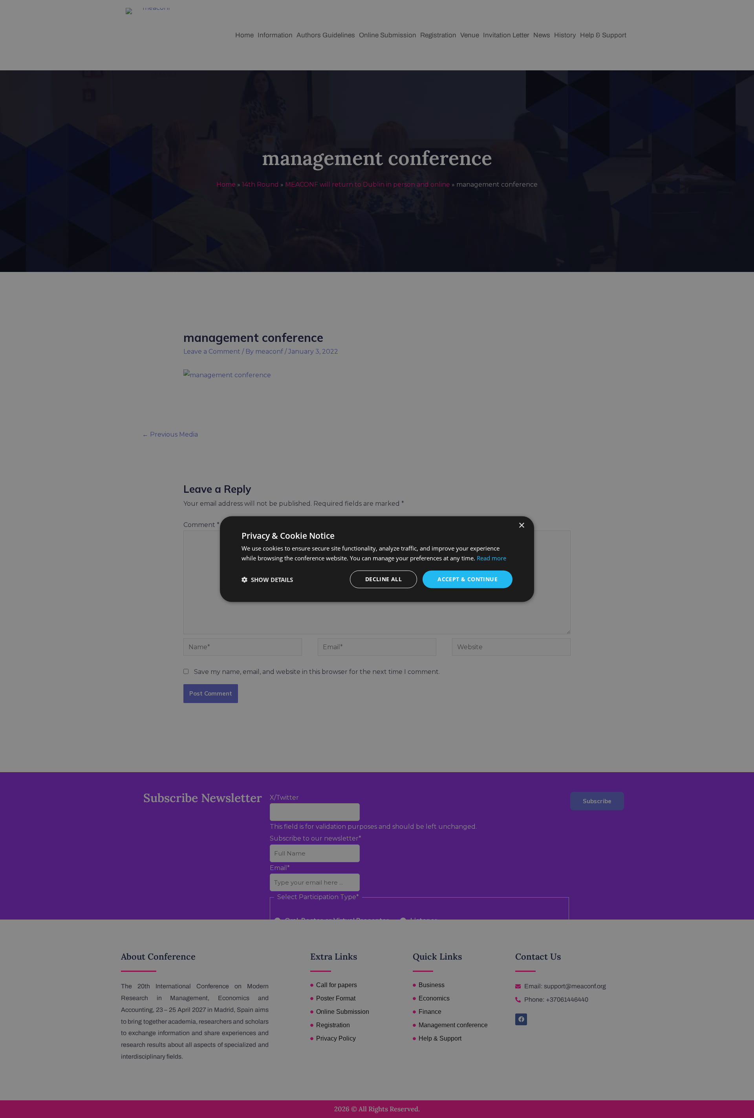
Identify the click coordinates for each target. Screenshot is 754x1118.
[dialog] (377, 559)
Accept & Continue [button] (467, 579)
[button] (267, 579)
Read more (491, 558)
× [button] (521, 525)
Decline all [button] (383, 579)
